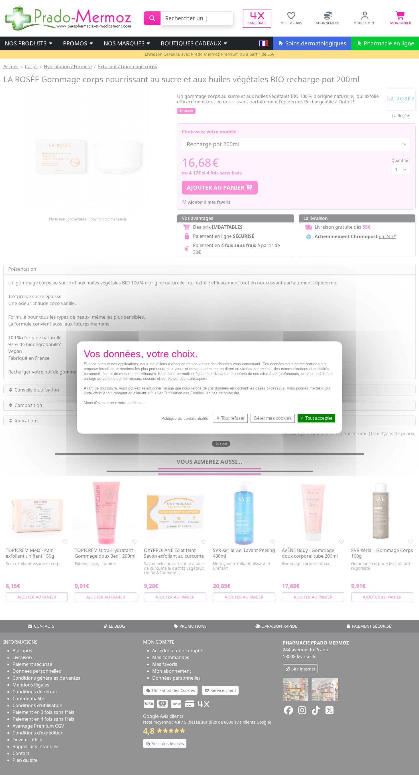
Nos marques (125, 43)
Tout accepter (318, 418)
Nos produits (26, 43)
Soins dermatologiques (315, 43)
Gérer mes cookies (273, 418)
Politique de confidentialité (184, 418)
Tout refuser (232, 418)
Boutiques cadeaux (192, 43)
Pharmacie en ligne (388, 43)
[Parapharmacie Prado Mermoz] (69, 18)
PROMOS (76, 43)
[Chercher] (152, 18)
